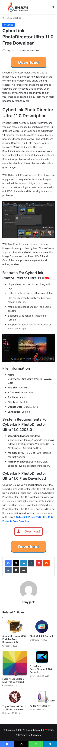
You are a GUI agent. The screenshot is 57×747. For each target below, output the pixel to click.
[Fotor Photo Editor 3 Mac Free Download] (14, 663)
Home (7, 18)
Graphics (17, 18)
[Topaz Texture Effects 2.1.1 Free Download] (14, 696)
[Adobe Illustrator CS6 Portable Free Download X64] (14, 626)
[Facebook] (8, 563)
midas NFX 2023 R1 (40, 706)
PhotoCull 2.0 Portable (42, 636)
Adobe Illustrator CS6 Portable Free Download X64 (14, 639)
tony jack (10, 50)
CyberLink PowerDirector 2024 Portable (41, 669)
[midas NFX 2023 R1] (42, 696)
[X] (16, 563)
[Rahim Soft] (18, 7)
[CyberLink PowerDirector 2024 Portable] (42, 657)
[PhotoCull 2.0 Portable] (42, 626)
